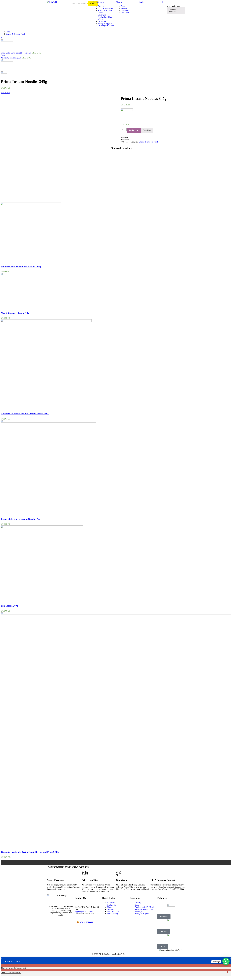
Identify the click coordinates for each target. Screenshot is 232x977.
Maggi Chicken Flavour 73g (15, 313)
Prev (2, 38)
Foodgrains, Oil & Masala (144, 907)
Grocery (101, 6)
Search (93, 3)
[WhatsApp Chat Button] (226, 961)
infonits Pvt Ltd (134, 954)
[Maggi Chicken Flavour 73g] (19, 275)
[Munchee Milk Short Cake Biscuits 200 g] (31, 204)
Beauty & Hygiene (105, 24)
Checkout (110, 907)
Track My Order (113, 911)
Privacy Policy (112, 914)
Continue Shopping (173, 10)
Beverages (102, 15)
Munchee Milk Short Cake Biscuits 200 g (21, 266)
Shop (123, 6)
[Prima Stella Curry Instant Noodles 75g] (48, 422)
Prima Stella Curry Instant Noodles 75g (20, 519)
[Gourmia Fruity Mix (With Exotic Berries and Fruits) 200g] (116, 614)
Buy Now (147, 130)
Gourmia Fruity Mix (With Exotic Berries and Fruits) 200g (30, 852)
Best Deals (125, 13)
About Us (124, 8)
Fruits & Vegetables (105, 8)
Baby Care (102, 21)
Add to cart (5, 93)
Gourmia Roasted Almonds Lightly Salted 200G (25, 413)
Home (8, 32)
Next (3, 55)
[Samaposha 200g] (42, 527)
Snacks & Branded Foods (15, 34)
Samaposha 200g (9, 605)
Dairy (137, 905)
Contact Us (125, 10)
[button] (162, 2)
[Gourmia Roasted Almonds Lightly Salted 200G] (46, 321)
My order (110, 909)
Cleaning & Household (107, 26)
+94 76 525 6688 (86, 922)
